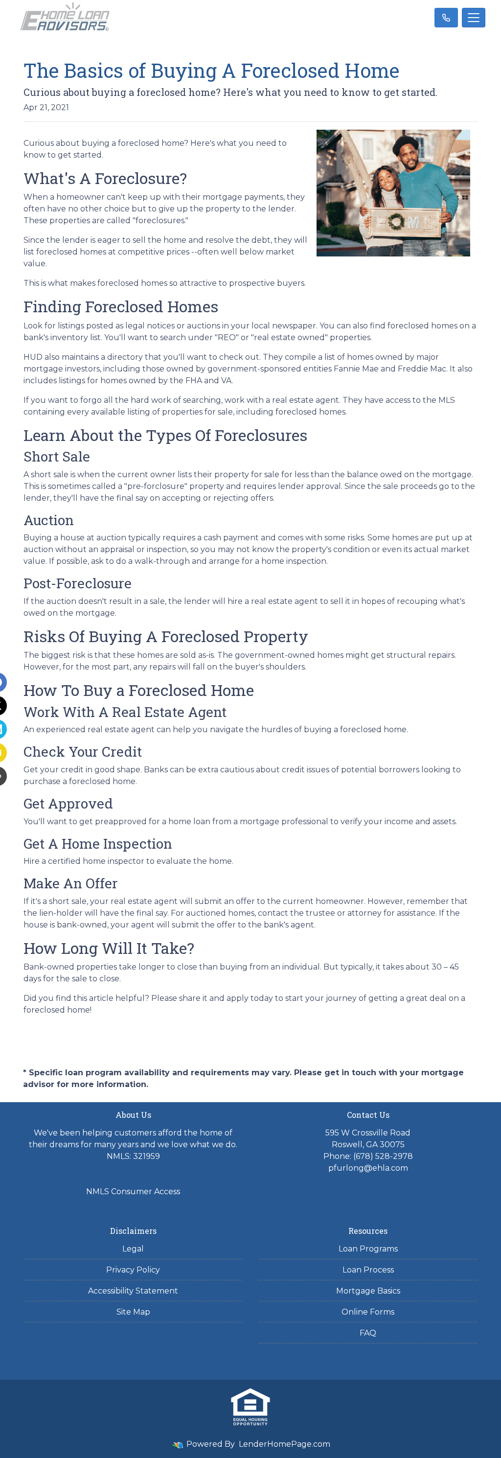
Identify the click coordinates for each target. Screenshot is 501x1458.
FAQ (368, 1333)
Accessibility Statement (133, 1291)
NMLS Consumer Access (133, 1191)
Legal (133, 1248)
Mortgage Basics (368, 1291)
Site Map (133, 1312)
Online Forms (368, 1312)
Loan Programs (368, 1248)
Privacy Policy (133, 1269)
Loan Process (368, 1269)
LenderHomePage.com (284, 1444)
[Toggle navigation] (473, 17)
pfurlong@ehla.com (368, 1168)
